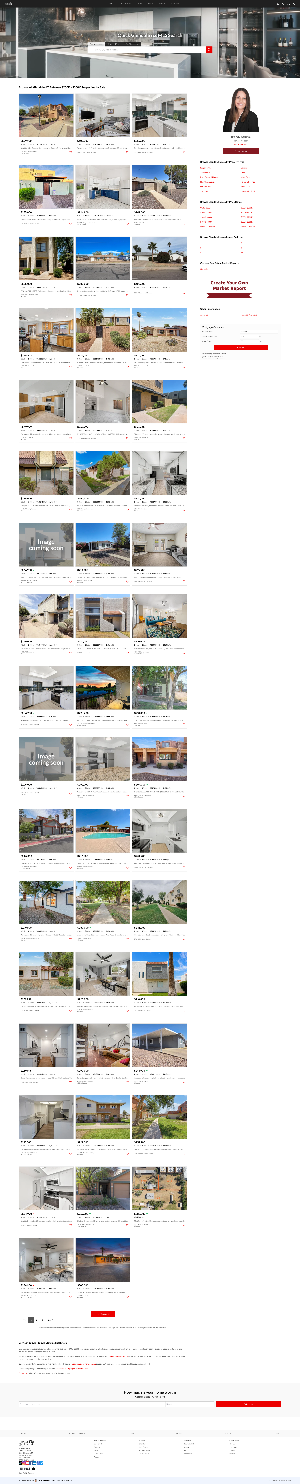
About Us (204, 315)
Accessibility (55, 1480)
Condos (244, 168)
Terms (63, 1480)
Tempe (96, 1457)
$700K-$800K (206, 222)
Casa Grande (234, 1441)
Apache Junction (100, 1441)
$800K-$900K (247, 222)
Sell (132, 44)
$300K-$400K (206, 212)
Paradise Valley (144, 1450)
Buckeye (142, 1441)
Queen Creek (98, 1454)
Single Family (205, 168)
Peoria (186, 1450)
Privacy (69, 1480)
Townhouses (205, 172)
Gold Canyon (143, 1447)
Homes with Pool (248, 191)
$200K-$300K (247, 208)
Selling (151, 4)
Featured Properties (249, 315)
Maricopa (232, 1447)
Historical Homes (248, 182)
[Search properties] (209, 49)
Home (110, 4)
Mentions (175, 4)
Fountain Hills (189, 1444)
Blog (276, 1433)
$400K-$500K (247, 212)
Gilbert (232, 1444)
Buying (141, 4)
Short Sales (245, 186)
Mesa (96, 1450)
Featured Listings (125, 4)
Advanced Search (77, 1433)
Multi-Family (246, 177)
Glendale (204, 269)
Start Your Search (103, 1314)
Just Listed (204, 191)
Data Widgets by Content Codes (279, 1480)
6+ (242, 252)
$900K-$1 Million (207, 226)
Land (243, 172)
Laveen (186, 1447)
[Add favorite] (70, 152)
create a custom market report (83, 1364)
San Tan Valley (144, 1454)
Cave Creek (98, 1444)
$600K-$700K (247, 217)
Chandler (142, 1444)
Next (49, 1320)
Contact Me (240, 151)
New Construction (207, 182)
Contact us (23, 1373)
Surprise (232, 1454)
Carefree (187, 1441)
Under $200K (205, 208)
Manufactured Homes (209, 177)
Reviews (162, 4)
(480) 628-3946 (240, 144)
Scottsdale (188, 1454)
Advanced (115, 44)
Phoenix (232, 1450)
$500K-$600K (206, 217)
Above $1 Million (248, 226)
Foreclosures (205, 186)
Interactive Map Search (118, 1356)
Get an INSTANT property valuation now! (72, 1368)
